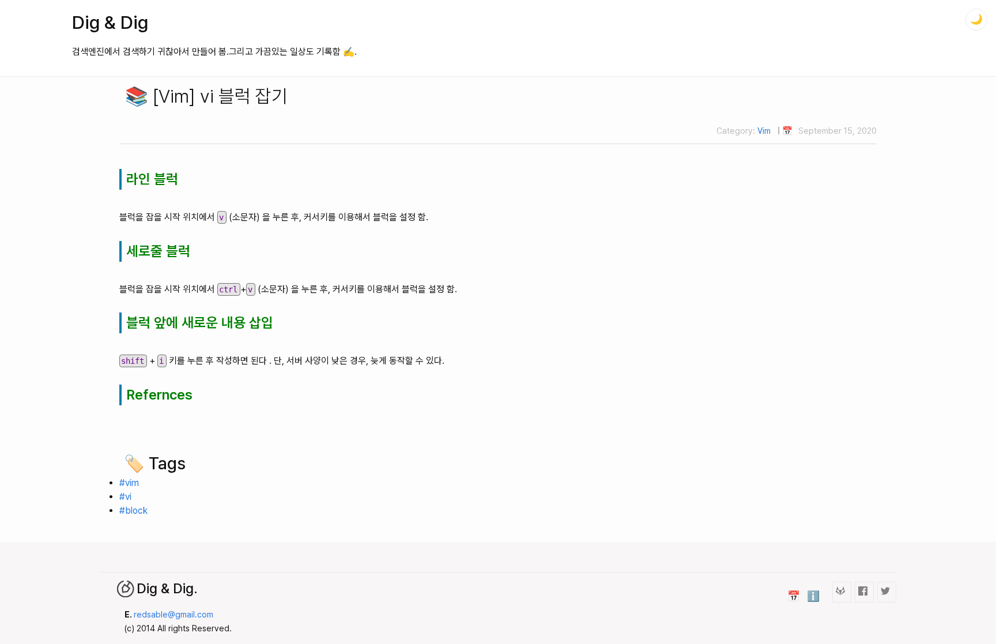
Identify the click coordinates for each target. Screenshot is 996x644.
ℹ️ (813, 596)
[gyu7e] (864, 591)
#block (133, 510)
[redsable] (842, 591)
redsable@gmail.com (173, 614)
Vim (764, 130)
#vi (125, 496)
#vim (129, 482)
